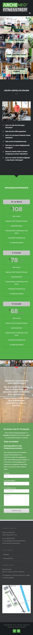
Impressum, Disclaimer (23, 625)
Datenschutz (11, 627)
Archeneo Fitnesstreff (20, 627)
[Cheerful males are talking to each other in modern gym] (16, 102)
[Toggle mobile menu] (30, 13)
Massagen (6, 554)
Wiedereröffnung (8, 558)
